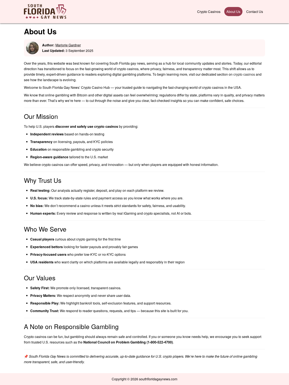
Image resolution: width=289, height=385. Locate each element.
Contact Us (254, 11)
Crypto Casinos (208, 11)
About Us (233, 11)
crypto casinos (244, 74)
